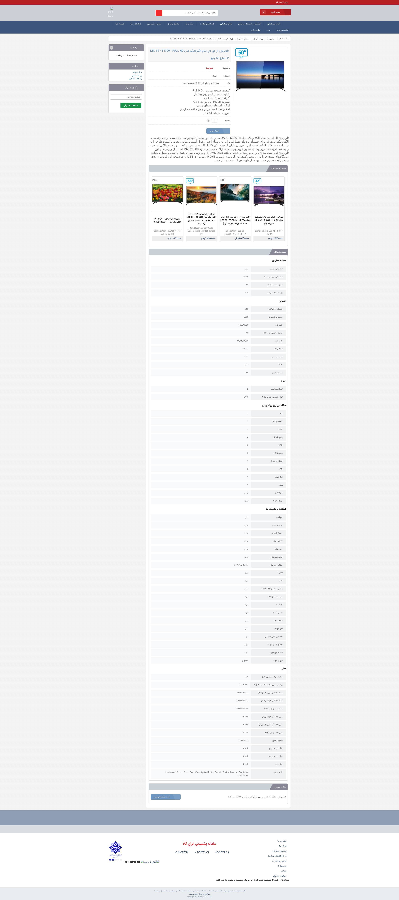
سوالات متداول (280, 876)
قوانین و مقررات (279, 861)
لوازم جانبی (255, 30)
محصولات (282, 866)
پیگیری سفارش (280, 851)
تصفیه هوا (119, 24)
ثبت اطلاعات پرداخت (277, 856)
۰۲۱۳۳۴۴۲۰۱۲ (201, 852)
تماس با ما (282, 841)
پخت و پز (189, 24)
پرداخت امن (137, 75)
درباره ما (283, 846)
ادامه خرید (214, 131)
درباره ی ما (137, 72)
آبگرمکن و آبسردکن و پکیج (249, 24)
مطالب (283, 871)
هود (268, 30)
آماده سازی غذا (282, 30)
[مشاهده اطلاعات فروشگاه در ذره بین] (151, 861)
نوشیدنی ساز (135, 24)
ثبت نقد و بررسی (162, 797)
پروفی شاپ (193, 894)
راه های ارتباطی (135, 78)
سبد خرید (271, 12)
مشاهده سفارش (131, 105)
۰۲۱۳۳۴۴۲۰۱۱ (222, 852)
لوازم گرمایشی (226, 24)
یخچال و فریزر (173, 24)
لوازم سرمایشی (273, 24)
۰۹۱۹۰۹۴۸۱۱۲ (181, 852)
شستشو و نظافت (207, 24)
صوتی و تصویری (154, 24)
